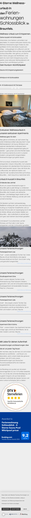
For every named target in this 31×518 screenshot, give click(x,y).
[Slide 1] (12, 88)
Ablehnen (6, 509)
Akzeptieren (16, 509)
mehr (25, 509)
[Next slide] (28, 268)
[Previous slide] (2, 268)
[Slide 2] (15, 88)
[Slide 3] (19, 88)
